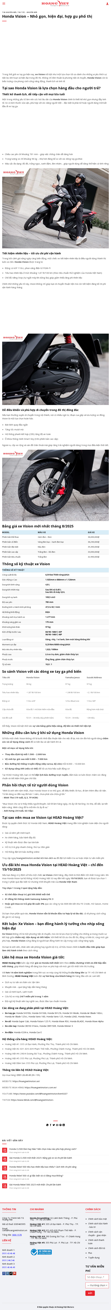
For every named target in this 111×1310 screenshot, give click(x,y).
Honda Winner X (65, 1025)
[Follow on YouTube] (14, 1273)
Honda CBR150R (47, 1025)
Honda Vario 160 (36, 1016)
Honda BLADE (77, 1021)
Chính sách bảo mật (97, 1219)
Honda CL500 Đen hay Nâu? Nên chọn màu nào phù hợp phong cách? (43, 1149)
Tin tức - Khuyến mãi (27, 12)
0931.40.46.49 (8, 1267)
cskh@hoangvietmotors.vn (14, 1230)
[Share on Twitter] (54, 1125)
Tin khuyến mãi (9, 12)
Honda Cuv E (35, 1032)
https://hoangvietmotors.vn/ (26, 1081)
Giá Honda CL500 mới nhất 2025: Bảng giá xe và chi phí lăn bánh (40, 1158)
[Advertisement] (55, 51)
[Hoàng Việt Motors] (55, 3)
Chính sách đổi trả (96, 1248)
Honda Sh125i (54, 1013)
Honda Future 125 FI (40, 1021)
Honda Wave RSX (60, 1021)
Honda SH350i (23, 1013)
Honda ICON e (21, 1032)
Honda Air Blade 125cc (16, 1016)
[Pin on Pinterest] (60, 1125)
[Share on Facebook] (50, 1125)
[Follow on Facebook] (3, 1273)
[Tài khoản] (107, 3)
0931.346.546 (8, 1260)
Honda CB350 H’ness (27, 1025)
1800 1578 (17, 1234)
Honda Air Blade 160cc (91, 1013)
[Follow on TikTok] (11, 1273)
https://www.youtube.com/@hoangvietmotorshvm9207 (40, 1093)
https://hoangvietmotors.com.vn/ (41, 1087)
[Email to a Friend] (57, 1125)
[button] (3, 3)
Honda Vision (84, 1016)
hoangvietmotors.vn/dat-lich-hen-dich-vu (36, 858)
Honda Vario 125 (54, 1016)
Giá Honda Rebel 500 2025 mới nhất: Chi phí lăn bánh (35, 1184)
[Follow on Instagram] (7, 1273)
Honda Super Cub (20, 1021)
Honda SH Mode (70, 1013)
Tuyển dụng (94, 1257)
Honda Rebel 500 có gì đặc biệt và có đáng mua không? (36, 1175)
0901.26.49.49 (24, 1075)
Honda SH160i (39, 1013)
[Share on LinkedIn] (64, 1125)
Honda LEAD (70, 1016)
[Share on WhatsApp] (47, 1125)
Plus (90, 1253)
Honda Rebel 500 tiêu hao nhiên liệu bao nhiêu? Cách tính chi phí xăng (42, 1167)
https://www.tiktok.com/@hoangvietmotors (32, 1099)
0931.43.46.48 (8, 1253)
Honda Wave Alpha (94, 1021)
